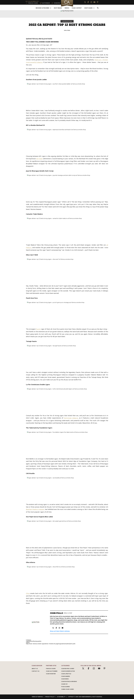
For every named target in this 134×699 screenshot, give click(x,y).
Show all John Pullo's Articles (60, 631)
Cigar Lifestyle (66, 673)
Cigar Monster (51, 673)
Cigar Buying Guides (67, 21)
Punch (38, 329)
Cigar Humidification (68, 671)
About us (35, 668)
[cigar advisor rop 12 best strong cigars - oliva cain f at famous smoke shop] (67, 270)
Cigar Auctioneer (51, 671)
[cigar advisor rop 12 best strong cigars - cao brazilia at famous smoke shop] (67, 489)
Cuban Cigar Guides (67, 689)
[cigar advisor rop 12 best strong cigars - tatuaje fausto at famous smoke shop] (67, 357)
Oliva (28, 593)
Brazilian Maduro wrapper (35, 509)
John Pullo (67, 30)
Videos (67, 8)
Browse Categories (42, 8)
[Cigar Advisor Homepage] (67, 6)
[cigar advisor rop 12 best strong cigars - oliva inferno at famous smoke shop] (67, 578)
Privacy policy (50, 696)
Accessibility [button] (61, 696)
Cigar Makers (65, 676)
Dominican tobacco (71, 418)
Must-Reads (58, 8)
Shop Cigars (88, 8)
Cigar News (65, 679)
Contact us (35, 671)
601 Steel (39, 159)
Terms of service (37, 696)
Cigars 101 (64, 684)
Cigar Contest (77, 8)
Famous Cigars (51, 668)
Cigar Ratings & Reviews (69, 681)
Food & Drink (65, 686)
